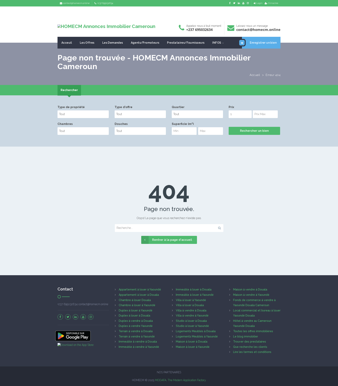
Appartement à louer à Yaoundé (140, 289)
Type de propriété (71, 107)
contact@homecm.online (76, 3)
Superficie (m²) (183, 124)
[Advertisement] (169, 12)
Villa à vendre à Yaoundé (192, 315)
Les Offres (87, 42)
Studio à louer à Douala (191, 320)
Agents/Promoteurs (145, 42)
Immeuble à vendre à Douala (138, 341)
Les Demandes (112, 42)
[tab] (69, 90)
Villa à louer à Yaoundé (191, 300)
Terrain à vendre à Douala (136, 331)
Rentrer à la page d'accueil (172, 240)
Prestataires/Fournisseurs (185, 42)
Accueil (255, 75)
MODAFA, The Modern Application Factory (180, 380)
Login (259, 3)
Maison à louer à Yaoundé (192, 346)
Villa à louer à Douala (190, 305)
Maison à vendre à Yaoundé (251, 294)
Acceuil (66, 42)
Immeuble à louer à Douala (193, 289)
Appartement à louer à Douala (139, 294)
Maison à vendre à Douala (250, 289)
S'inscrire (273, 3)
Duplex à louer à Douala (134, 315)
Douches (121, 124)
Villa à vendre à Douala (191, 310)
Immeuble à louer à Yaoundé (195, 294)
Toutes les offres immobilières (253, 331)
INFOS (216, 42)
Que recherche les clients (250, 346)
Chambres (65, 124)
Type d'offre (123, 107)
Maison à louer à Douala (191, 341)
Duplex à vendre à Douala (136, 320)
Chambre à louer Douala (135, 300)
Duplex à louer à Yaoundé (135, 310)
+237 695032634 (105, 3)
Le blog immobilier (245, 336)
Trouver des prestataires (249, 341)
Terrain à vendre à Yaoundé (137, 336)
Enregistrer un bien (263, 42)
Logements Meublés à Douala (196, 331)
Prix (231, 107)
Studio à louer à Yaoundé (192, 325)
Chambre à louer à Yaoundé (137, 305)
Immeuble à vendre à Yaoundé (139, 346)
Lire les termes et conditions (252, 352)
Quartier (178, 107)
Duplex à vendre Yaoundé (136, 325)
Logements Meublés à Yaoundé (197, 336)
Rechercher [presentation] (69, 90)
